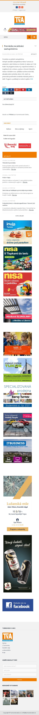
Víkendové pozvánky (19, 4)
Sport (30, 129)
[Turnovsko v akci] (19, 20)
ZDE (31, 79)
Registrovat (21, 10)
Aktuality (34, 54)
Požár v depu (6, 177)
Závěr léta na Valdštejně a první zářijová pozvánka (17, 190)
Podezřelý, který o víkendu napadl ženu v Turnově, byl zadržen (18, 204)
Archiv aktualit (20, 216)
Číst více (13, 169)
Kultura (8, 129)
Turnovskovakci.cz (15, 713)
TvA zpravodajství (8, 104)
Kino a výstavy (19, 129)
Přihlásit (15, 10)
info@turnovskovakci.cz (29, 713)
